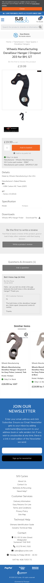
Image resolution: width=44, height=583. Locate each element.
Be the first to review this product (22, 62)
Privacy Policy (22, 511)
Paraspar (26, 582)
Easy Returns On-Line (22, 504)
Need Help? (22, 491)
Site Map (22, 514)
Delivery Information (22, 501)
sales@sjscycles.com (23, 550)
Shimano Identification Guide (22, 524)
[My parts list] (26, 334)
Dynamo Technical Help (22, 528)
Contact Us (22, 484)
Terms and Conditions (22, 508)
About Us (22, 481)
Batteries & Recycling (22, 488)
